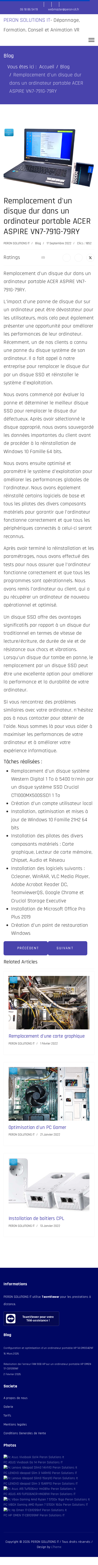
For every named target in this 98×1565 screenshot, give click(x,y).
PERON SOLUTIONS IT (27, 20)
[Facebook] (67, 258)
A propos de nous (16, 1398)
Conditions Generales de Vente (25, 1433)
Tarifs (7, 1415)
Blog (38, 243)
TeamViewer (50, 1297)
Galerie (8, 1407)
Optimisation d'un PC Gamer (37, 1127)
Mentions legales (15, 1424)
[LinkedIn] (78, 258)
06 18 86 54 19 (29, 9)
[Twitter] (90, 258)
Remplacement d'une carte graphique (47, 1036)
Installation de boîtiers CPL (36, 1218)
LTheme (56, 1547)
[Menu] (91, 40)
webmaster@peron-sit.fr (63, 9)
